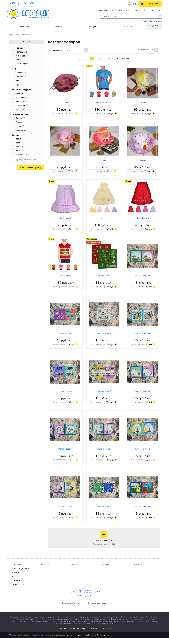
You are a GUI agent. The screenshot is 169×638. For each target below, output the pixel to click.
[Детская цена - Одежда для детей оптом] (28, 9)
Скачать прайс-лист (71, 603)
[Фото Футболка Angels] (103, 78)
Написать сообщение (97, 603)
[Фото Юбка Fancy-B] (65, 198)
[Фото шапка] (103, 193)
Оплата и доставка (76, 628)
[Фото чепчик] (65, 83)
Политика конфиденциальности (98, 628)
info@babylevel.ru (84, 595)
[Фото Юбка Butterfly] (142, 193)
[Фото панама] (142, 83)
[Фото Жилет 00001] (65, 251)
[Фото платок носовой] (104, 256)
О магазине (62, 628)
